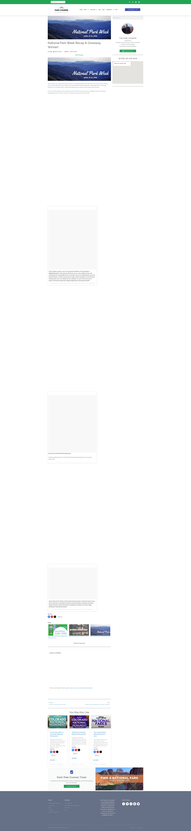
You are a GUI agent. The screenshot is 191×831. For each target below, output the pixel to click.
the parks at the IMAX (73, 91)
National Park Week (80, 643)
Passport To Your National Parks (56, 87)
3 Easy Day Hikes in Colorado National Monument (56, 734)
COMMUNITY (109, 9)
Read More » (52, 760)
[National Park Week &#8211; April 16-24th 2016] (100, 630)
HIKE (100, 9)
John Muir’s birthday (55, 91)
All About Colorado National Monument (79, 733)
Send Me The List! (71, 786)
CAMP (103, 9)
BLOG (116, 9)
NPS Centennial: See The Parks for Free (78, 636)
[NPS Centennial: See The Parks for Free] (79, 630)
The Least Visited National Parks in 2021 (100, 734)
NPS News (79, 55)
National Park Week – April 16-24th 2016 (100, 636)
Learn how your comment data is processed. (81, 688)
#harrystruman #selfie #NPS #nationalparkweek (59, 453)
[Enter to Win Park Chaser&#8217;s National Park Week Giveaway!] (58, 630)
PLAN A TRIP (93, 9)
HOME (81, 9)
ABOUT (85, 9)
